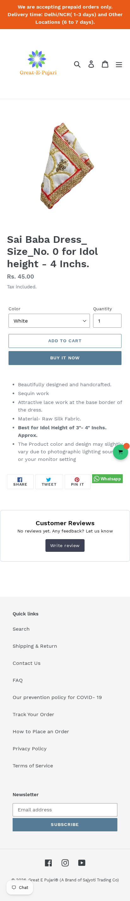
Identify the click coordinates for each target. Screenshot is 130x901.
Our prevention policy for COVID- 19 (57, 697)
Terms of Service (33, 766)
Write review (65, 545)
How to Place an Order (41, 731)
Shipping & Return (35, 646)
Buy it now (65, 357)
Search (21, 629)
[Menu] (119, 64)
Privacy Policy (30, 749)
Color (15, 308)
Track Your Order (33, 714)
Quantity (102, 308)
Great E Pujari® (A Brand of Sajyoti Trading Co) (73, 880)
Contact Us (26, 663)
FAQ (18, 680)
